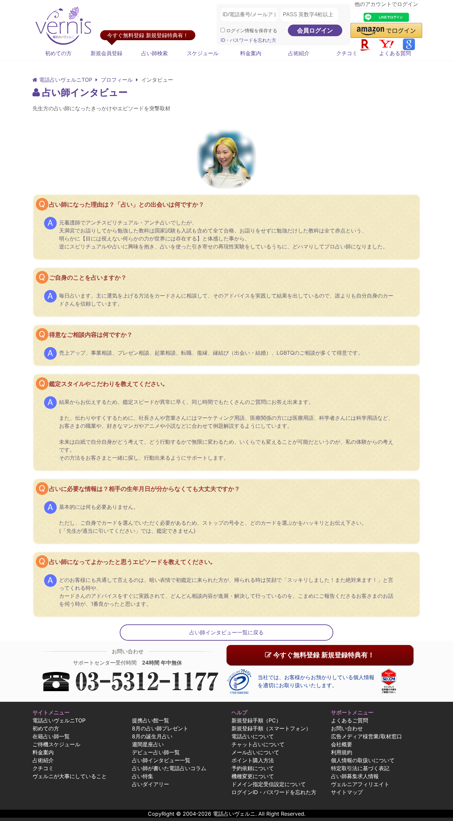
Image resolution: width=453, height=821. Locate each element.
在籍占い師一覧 (51, 736)
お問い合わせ (347, 728)
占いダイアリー (150, 784)
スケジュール (203, 53)
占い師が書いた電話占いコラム (169, 768)
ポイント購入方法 (252, 760)
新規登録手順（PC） (256, 720)
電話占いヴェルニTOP (59, 720)
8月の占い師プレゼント (160, 728)
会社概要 (341, 744)
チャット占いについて (258, 744)
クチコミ (346, 53)
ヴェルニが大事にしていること (69, 776)
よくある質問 (395, 53)
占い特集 (142, 776)
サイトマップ (347, 792)
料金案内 (250, 53)
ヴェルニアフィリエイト (360, 784)
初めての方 (58, 53)
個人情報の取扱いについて (363, 760)
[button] (386, 30)
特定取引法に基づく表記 (360, 768)
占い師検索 (154, 53)
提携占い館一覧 (150, 720)
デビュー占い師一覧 (156, 752)
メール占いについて (255, 752)
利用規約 (341, 752)
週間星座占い (148, 744)
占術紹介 (298, 53)
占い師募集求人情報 (355, 776)
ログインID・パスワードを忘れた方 (273, 792)
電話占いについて (252, 736)
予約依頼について (252, 768)
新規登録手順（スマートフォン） (271, 728)
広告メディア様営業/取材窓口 (366, 736)
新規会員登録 (106, 53)
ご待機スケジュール (56, 744)
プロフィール (116, 79)
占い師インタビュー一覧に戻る (226, 632)
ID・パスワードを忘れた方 (248, 40)
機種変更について (252, 776)
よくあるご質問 (349, 720)
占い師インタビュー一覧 (161, 760)
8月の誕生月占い (152, 736)
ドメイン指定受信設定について (268, 784)
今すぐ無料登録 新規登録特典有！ (323, 655)
